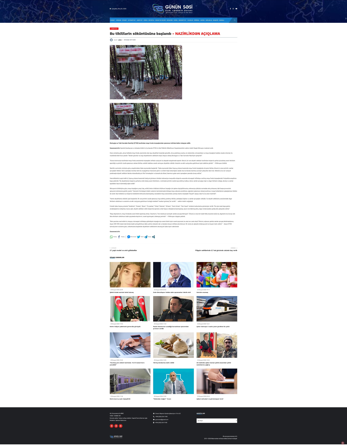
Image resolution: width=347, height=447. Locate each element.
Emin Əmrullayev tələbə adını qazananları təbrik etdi (172, 292)
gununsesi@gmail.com (161, 419)
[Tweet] (140, 236)
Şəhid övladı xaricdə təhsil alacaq (122, 292)
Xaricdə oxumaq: (202, 292)
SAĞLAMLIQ (209, 20)
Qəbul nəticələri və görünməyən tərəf (210, 399)
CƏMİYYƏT (140, 20)
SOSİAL (176, 20)
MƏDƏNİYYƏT (182, 20)
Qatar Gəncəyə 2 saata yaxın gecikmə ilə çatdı (213, 326)
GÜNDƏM (118, 20)
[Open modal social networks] (153, 236)
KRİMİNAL (196, 20)
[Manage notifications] (342, 443)
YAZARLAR (190, 20)
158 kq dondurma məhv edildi (163, 363)
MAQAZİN (215, 20)
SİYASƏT (124, 20)
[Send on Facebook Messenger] (131, 236)
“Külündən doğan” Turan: (162, 399)
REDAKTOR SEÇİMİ (160, 20)
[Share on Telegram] (147, 236)
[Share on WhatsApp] (113, 236)
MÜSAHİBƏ (170, 20)
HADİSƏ (202, 20)
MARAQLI (221, 20)
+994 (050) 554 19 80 (161, 416)
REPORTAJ (151, 20)
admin (120, 40)
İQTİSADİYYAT (132, 20)
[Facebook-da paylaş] (120, 236)
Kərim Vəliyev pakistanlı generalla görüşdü (125, 326)
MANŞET (112, 20)
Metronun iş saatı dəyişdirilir (120, 399)
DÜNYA (145, 20)
